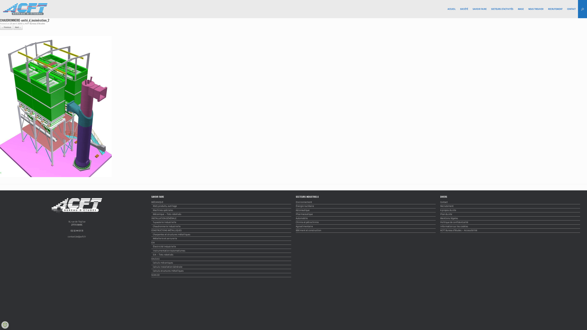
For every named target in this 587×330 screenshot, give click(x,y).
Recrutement (447, 206)
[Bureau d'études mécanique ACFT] (25, 9)
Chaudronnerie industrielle (167, 226)
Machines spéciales (163, 210)
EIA (153, 242)
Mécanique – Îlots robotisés (167, 214)
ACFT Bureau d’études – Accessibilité (458, 230)
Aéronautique (303, 210)
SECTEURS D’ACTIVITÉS (502, 9)
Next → (18, 27)
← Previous (6, 27)
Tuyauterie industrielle (164, 222)
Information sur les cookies (454, 226)
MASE (521, 9)
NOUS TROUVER (535, 9)
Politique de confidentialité (454, 222)
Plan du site (446, 214)
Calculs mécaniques (163, 263)
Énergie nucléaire (305, 206)
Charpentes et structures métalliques (171, 234)
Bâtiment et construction (308, 230)
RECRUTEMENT (555, 9)
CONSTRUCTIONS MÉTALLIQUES (166, 230)
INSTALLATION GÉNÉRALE (163, 218)
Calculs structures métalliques (168, 271)
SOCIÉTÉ (464, 9)
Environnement (304, 202)
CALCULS (155, 259)
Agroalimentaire (304, 226)
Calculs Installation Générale (167, 267)
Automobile (302, 218)
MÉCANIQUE (157, 202)
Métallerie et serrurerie (165, 238)
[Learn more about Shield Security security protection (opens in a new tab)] (5, 325)
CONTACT (571, 9)
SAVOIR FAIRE (480, 9)
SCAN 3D (155, 275)
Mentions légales (449, 218)
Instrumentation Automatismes (169, 250)
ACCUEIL (452, 9)
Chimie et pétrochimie (307, 222)
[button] (582, 9)
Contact (444, 202)
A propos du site (448, 210)
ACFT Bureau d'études (35, 23)
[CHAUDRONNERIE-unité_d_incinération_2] (56, 176)
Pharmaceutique (304, 214)
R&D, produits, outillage (165, 206)
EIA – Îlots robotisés (163, 254)
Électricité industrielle (164, 246)
